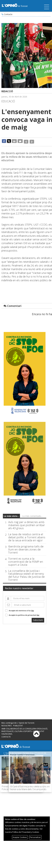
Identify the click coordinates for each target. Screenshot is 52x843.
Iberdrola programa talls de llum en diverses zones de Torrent (25, 547)
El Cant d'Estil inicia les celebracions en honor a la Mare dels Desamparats (30, 788)
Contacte (8, 14)
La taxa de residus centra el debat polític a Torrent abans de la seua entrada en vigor (26, 535)
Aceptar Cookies (20, 837)
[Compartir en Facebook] (4, 141)
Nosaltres (6, 724)
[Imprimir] (14, 141)
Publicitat (18, 724)
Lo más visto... (11, 514)
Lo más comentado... (32, 514)
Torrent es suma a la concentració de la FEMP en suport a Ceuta (25, 560)
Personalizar (35, 837)
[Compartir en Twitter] (9, 141)
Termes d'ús (28, 751)
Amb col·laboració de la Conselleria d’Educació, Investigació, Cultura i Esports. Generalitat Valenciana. (24, 729)
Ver (32, 609)
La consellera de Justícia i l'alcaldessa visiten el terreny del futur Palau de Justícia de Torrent (26, 574)
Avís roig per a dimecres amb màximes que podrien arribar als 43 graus (26, 523)
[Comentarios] (20, 141)
